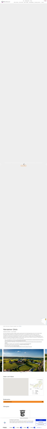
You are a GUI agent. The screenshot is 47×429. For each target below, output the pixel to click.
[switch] (21, 427)
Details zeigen (39, 427)
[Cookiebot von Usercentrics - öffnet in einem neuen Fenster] (5, 427)
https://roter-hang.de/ (16, 345)
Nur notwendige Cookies (41, 424)
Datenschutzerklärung (30, 422)
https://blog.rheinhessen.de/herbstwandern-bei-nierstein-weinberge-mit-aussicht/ (21, 346)
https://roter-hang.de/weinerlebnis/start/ (25, 343)
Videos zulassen (23, 165)
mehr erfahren (23, 415)
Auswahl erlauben (41, 422)
